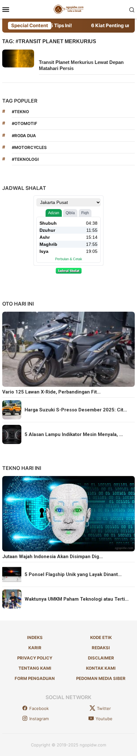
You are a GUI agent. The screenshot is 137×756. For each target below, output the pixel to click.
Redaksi (101, 647)
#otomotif (24, 123)
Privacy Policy (34, 657)
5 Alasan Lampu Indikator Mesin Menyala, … (74, 434)
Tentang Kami (34, 668)
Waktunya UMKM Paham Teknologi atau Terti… (77, 599)
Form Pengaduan (35, 678)
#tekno (20, 111)
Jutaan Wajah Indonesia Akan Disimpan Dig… (52, 556)
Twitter (104, 708)
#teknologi (25, 159)
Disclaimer (101, 657)
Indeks (35, 637)
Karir (34, 647)
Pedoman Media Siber (101, 678)
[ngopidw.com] (69, 9)
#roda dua (24, 135)
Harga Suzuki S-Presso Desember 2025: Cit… (76, 410)
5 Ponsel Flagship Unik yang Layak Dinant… (73, 574)
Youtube (104, 718)
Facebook (39, 708)
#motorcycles (29, 147)
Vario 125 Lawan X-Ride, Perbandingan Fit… (51, 392)
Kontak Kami (101, 668)
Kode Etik (101, 637)
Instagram (39, 718)
